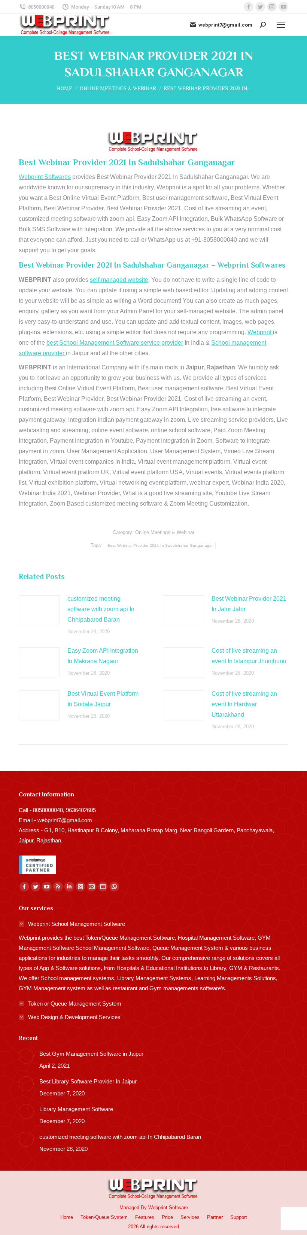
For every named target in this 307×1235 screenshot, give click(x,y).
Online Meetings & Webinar (164, 532)
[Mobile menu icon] (280, 24)
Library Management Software (76, 1109)
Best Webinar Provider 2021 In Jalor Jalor (249, 603)
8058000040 (41, 7)
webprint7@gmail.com (225, 25)
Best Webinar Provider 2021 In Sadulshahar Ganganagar (160, 545)
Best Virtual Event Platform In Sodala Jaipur (103, 698)
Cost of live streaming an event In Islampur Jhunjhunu (249, 655)
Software (178, 1207)
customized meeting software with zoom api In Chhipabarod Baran (100, 609)
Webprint (260, 332)
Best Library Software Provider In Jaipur (88, 1081)
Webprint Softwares (45, 177)
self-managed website (119, 280)
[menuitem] (66, 1217)
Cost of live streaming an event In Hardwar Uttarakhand (244, 704)
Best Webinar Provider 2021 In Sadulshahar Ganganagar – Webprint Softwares (152, 265)
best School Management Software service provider (114, 342)
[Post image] (39, 610)
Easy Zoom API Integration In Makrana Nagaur (102, 655)
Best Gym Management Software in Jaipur (91, 1053)
